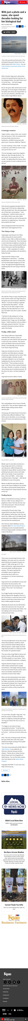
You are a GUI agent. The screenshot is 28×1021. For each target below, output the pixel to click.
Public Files (5, 991)
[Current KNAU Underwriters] (14, 919)
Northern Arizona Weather (14, 852)
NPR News (5, 770)
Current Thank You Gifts (14, 905)
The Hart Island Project (18, 526)
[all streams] (26, 1019)
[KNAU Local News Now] (14, 805)
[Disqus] (14, 948)
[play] (2, 1019)
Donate (23, 2)
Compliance (6, 998)
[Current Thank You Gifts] (14, 885)
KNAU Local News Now (14, 820)
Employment (6, 995)
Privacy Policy (6, 988)
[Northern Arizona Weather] (14, 839)
